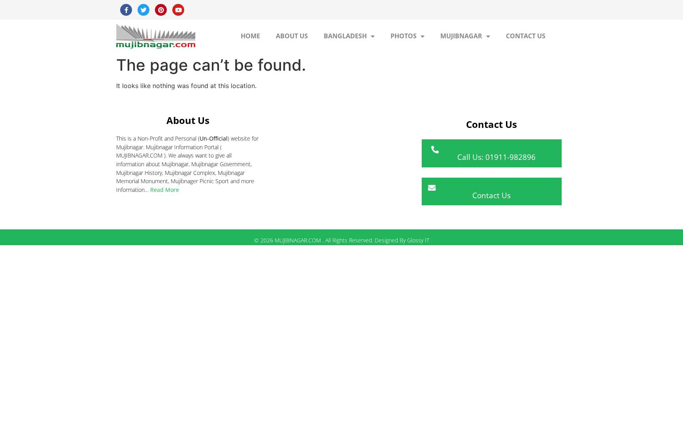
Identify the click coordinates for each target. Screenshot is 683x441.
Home (250, 36)
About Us (292, 36)
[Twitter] (143, 10)
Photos (404, 36)
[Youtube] (178, 10)
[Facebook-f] (126, 10)
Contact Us (525, 36)
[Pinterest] (161, 10)
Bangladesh (345, 36)
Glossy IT (418, 240)
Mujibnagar (461, 36)
